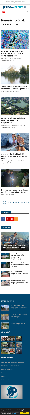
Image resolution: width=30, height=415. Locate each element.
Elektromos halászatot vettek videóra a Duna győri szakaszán (19, 282)
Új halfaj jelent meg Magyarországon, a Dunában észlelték (19, 273)
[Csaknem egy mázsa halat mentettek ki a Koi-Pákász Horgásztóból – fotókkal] (4, 351)
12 (26, 203)
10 (22, 203)
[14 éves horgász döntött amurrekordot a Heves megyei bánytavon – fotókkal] (19, 344)
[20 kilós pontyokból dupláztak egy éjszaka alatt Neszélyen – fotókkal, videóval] (11, 338)
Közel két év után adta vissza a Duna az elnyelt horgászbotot (19, 316)
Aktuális (3, 262)
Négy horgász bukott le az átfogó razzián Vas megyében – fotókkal (20, 264)
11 (24, 203)
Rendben (24, 412)
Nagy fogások (7, 242)
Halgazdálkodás (5, 253)
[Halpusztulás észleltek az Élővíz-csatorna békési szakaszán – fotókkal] (4, 344)
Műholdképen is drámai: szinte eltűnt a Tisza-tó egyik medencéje (13, 53)
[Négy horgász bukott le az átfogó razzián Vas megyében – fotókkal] (11, 344)
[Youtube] (16, 3)
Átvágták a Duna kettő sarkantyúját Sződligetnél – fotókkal (19, 307)
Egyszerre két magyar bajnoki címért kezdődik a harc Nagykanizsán (13, 120)
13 (28, 203)
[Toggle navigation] (3, 12)
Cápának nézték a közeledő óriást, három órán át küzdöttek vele (14, 156)
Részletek (14, 413)
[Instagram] (14, 3)
